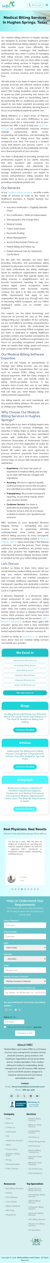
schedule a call (31, 636)
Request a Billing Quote (13, 1154)
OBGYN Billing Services (34, 1202)
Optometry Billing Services (25, 675)
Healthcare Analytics (14, 1140)
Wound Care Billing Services (25, 685)
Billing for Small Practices (35, 1163)
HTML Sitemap (12, 1169)
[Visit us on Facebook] (11, 1096)
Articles (9, 1193)
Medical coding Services (34, 1126)
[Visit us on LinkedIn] (30, 1096)
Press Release (12, 1197)
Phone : (25, 1090)
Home (8, 1119)
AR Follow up (33, 1137)
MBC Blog (10, 1210)
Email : (25, 1087)
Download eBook (13, 1164)
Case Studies (11, 1202)
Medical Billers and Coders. (28, 1258)
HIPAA (8, 1145)
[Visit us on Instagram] (18, 1096)
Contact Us (10, 1127)
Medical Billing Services (34, 1119)
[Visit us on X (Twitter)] (24, 1096)
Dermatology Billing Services (25, 665)
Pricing (9, 1160)
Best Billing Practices (14, 1188)
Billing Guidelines (13, 1206)
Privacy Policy (12, 1149)
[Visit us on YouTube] (37, 1096)
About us (9, 1123)
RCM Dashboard (35, 1173)
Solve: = (10, 1017)
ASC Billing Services (36, 1219)
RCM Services (34, 1146)
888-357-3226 (36, 5)
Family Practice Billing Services (25, 661)
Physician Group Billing (35, 1157)
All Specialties (34, 1230)
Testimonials (11, 1132)
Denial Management (36, 1141)
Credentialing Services (34, 1132)
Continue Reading (25, 730)
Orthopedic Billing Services (25, 680)
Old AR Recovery (35, 1169)
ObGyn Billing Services (25, 670)
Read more (38, 1027)
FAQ (7, 1136)
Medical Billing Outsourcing (34, 1151)
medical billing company (20, 192)
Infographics (11, 1215)
